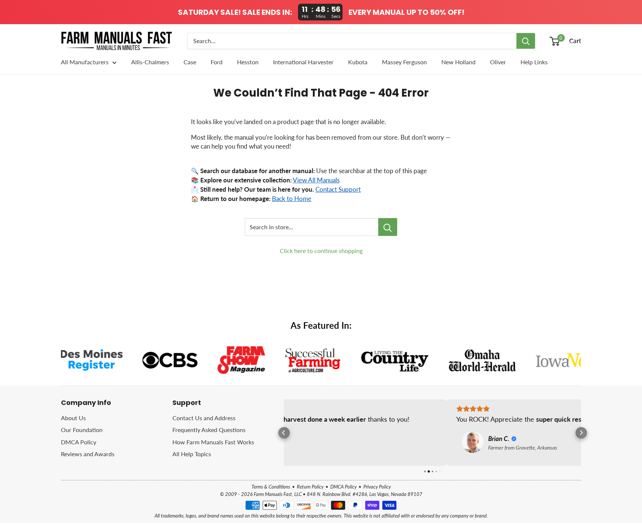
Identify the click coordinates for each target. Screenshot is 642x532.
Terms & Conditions (271, 487)
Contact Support (338, 189)
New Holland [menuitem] (458, 61)
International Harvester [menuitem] (303, 61)
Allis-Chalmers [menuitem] (150, 61)
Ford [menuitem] (217, 61)
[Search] (525, 41)
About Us (73, 417)
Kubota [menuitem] (357, 61)
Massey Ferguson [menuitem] (404, 61)
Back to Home (291, 198)
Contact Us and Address (204, 417)
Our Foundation (82, 429)
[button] (284, 432)
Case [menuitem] (190, 61)
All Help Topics (191, 453)
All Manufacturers (84, 61)
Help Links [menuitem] (534, 61)
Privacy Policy (377, 487)
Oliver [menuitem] (498, 61)
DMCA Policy (78, 441)
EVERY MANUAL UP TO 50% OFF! (406, 12)
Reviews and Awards (87, 453)
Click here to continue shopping (321, 250)
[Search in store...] (387, 227)
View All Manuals (316, 180)
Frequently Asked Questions (209, 429)
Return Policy (310, 487)
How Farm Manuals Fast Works (213, 441)
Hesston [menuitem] (248, 61)
